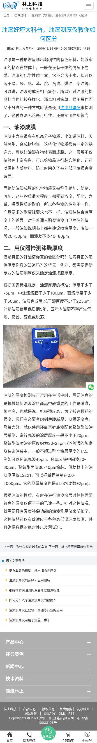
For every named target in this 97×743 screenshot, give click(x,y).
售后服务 (66, 709)
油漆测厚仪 (70, 107)
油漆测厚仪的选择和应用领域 (29, 580)
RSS (71, 713)
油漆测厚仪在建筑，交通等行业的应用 (36, 610)
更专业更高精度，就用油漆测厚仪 (32, 570)
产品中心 (29, 709)
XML (62, 713)
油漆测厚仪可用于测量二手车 (29, 620)
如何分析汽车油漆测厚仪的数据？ (32, 600)
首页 (6, 15)
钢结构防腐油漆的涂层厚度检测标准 (34, 590)
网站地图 (31, 713)
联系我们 (50, 713)
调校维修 (83, 709)
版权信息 (48, 709)
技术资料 (20, 15)
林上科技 (10, 709)
